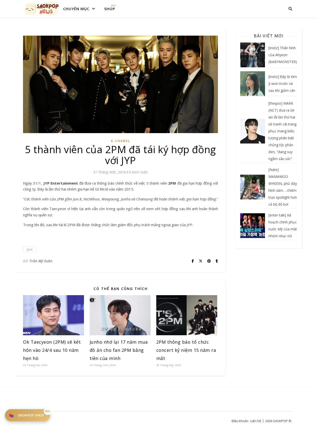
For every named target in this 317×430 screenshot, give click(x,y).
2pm (29, 249)
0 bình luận (138, 171)
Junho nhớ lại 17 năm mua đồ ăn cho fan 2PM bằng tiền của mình (119, 350)
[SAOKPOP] (42, 8)
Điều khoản (240, 421)
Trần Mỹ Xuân (40, 261)
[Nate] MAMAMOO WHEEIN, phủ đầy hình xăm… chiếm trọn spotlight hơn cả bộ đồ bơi (282, 187)
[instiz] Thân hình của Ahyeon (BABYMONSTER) (282, 55)
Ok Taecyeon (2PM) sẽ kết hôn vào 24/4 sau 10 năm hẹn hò (52, 350)
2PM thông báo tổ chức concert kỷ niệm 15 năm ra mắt (186, 350)
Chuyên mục (76, 8)
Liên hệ (255, 421)
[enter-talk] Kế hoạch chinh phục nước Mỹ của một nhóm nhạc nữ (282, 225)
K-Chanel (120, 141)
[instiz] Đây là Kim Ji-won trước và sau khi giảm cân (282, 83)
